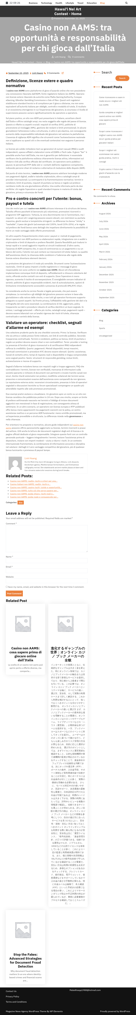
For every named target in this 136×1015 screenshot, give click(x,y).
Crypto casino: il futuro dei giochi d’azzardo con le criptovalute (111, 173)
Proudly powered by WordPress (115, 1011)
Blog (102, 3)
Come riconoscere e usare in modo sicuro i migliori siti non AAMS (112, 101)
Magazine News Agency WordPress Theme (26, 1011)
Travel (80, 3)
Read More (24, 623)
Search (107, 72)
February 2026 (105, 259)
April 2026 (104, 244)
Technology (46, 3)
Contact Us (11, 991)
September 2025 (106, 297)
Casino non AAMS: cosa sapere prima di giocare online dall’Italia (25, 654)
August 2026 (105, 213)
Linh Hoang (37, 73)
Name (9, 556)
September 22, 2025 (18, 73)
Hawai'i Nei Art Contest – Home (27, 62)
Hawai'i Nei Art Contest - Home (68, 11)
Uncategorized (105, 335)
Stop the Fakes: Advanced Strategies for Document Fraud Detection (25, 960)
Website (10, 576)
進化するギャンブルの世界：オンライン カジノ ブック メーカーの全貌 (67, 654)
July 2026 (103, 221)
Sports (102, 328)
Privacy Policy (12, 996)
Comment (11, 523)
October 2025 (105, 290)
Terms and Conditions (16, 1001)
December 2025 (106, 274)
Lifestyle (70, 3)
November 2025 (106, 282)
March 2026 (104, 252)
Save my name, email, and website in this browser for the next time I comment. (46, 587)
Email (9, 566)
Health (59, 3)
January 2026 (105, 267)
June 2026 (104, 229)
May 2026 (103, 236)
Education (92, 3)
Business (33, 3)
